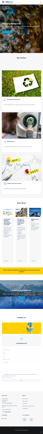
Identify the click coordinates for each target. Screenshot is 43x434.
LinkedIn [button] (5, 418)
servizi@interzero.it (7, 409)
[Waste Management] (21, 83)
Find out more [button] (6, 32)
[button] (40, 2)
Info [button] (21, 298)
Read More (6, 260)
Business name (25, 398)
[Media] (24, 420)
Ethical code (24, 403)
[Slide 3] (22, 51)
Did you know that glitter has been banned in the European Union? (7, 222)
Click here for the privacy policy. (6, 377)
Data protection (25, 401)
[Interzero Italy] (7, 2)
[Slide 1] (20, 51)
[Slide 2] (21, 51)
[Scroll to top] (41, 431)
